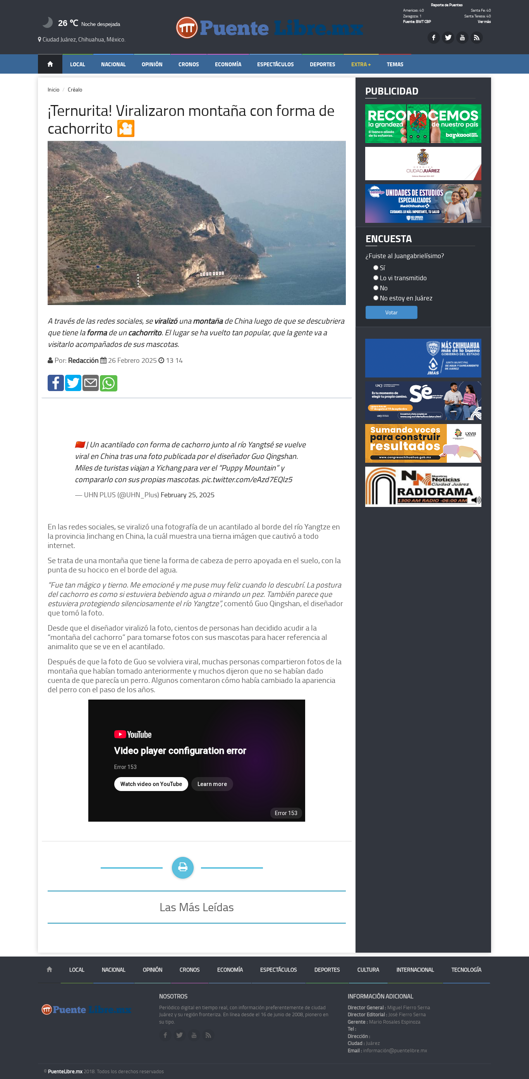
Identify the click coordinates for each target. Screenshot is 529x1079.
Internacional (415, 969)
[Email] (90, 382)
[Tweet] (73, 382)
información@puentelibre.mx (387, 1050)
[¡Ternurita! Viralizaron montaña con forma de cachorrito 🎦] (56, 382)
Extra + (361, 64)
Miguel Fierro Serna (389, 1007)
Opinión (152, 64)
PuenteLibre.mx (66, 1071)
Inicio (53, 89)
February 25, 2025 (188, 494)
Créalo (75, 89)
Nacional (113, 64)
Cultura (368, 969)
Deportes (322, 64)
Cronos (189, 64)
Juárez (364, 1042)
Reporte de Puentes (447, 4)
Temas (395, 64)
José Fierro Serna (387, 1014)
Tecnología (466, 969)
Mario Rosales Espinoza (384, 1021)
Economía (228, 64)
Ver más (484, 21)
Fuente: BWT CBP (417, 21)
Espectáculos (275, 64)
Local (77, 64)
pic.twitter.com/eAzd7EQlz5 (246, 479)
